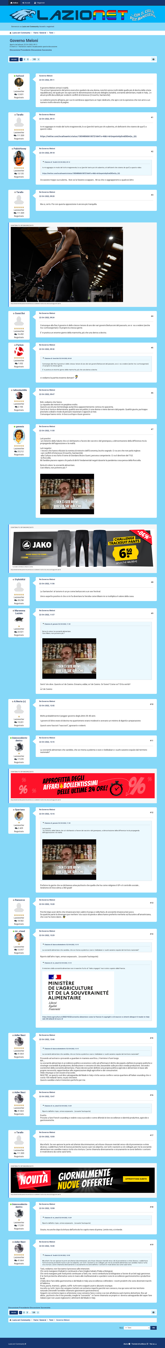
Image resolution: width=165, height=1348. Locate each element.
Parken (20, 345)
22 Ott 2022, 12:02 (46, 706)
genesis (20, 426)
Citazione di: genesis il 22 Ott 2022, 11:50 (57, 624)
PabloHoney (20, 148)
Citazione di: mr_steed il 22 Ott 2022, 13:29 (58, 1106)
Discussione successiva (41, 50)
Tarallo (19, 114)
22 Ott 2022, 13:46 (46, 1039)
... (30, 59)
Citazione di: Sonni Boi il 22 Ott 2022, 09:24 (58, 358)
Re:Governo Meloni (47, 115)
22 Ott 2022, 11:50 (46, 431)
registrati (50, 27)
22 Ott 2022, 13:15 (46, 742)
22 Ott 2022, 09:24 (46, 317)
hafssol (20, 75)
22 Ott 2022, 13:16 (46, 814)
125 (34, 59)
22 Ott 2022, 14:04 (46, 1246)
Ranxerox (20, 900)
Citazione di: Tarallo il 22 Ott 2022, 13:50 (57, 1255)
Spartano (20, 809)
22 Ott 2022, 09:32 (46, 349)
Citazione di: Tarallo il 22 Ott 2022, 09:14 (57, 162)
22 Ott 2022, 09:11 (46, 80)
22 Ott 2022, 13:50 (46, 1137)
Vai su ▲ (153, 1344)
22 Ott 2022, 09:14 (46, 119)
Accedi (42, 27)
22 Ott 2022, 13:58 (46, 1208)
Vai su (13, 1312)
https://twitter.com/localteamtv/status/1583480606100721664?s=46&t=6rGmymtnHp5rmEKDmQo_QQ (88, 136)
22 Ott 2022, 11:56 (46, 584)
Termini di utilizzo (139, 1344)
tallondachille (20, 390)
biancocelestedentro (20, 739)
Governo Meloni (24, 40)
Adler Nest (19, 1035)
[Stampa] (153, 59)
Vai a (121, 1328)
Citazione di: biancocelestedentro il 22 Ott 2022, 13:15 (62, 944)
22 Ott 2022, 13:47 (46, 1096)
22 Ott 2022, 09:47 (46, 394)
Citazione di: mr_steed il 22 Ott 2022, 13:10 (58, 963)
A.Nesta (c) (20, 701)
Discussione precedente (20, 50)
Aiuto (126, 1344)
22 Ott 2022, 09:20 (46, 196)
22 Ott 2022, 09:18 (46, 153)
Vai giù (14, 59)
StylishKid (20, 579)
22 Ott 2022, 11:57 (46, 615)
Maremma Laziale (20, 612)
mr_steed (20, 931)
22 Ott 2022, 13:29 (46, 935)
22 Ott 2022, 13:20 (46, 904)
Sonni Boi (20, 313)
